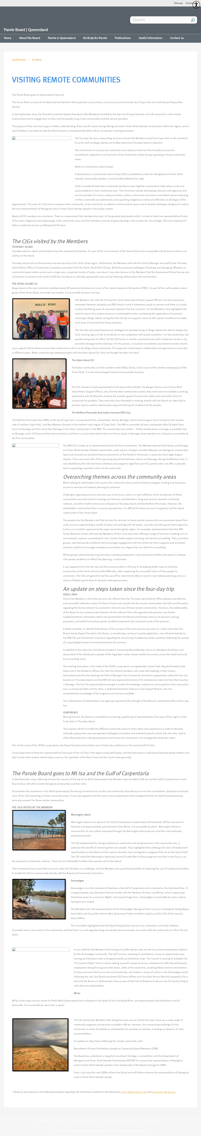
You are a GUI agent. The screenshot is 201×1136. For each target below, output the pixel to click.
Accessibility (90, 1121)
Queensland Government (134, 1131)
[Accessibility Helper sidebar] (196, 4)
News (38, 59)
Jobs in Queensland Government (119, 1121)
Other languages (150, 1121)
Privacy (74, 1121)
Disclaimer (59, 1121)
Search (193, 20)
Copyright (43, 1121)
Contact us (191, 3)
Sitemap (178, 3)
